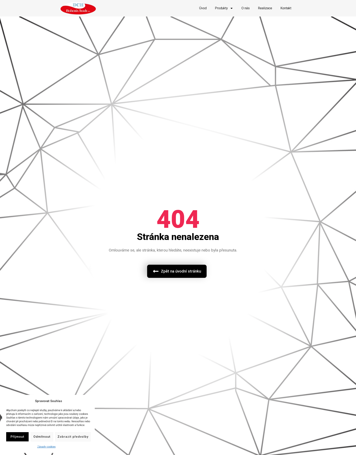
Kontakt (285, 8)
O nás (245, 8)
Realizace (265, 8)
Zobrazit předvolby (72, 437)
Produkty (221, 8)
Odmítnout (41, 437)
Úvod (203, 8)
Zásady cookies (46, 446)
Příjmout (17, 437)
